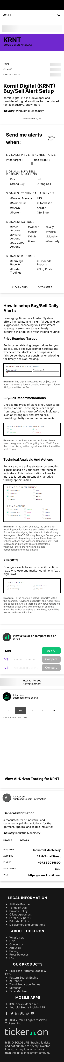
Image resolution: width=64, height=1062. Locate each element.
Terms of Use (18, 907)
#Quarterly (52, 241)
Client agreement (20, 914)
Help (12, 941)
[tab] (9, 710)
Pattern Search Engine (23, 977)
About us (15, 947)
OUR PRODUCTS (28, 964)
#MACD (15, 207)
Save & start (51, 138)
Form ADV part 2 (20, 918)
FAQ (12, 958)
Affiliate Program (20, 904)
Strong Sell (44, 184)
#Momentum (18, 203)
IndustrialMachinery (27, 833)
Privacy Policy (18, 911)
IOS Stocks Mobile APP (24, 1004)
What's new (16, 937)
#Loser (32, 231)
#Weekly (51, 231)
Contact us (16, 944)
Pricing (13, 951)
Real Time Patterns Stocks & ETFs (25, 972)
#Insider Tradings (15, 270)
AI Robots (15, 981)
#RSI (39, 198)
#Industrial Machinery (30, 110)
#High (32, 236)
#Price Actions (15, 228)
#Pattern (15, 212)
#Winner (33, 227)
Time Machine (18, 991)
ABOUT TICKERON (27, 931)
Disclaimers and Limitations (27, 924)
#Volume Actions (16, 236)
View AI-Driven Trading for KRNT (32, 779)
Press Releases (19, 954)
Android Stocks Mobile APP (27, 1007)
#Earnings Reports (16, 262)
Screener (15, 987)
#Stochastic (44, 203)
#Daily (50, 227)
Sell (39, 179)
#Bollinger (43, 212)
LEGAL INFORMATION (27, 898)
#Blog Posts (44, 269)
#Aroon (41, 207)
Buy (12, 179)
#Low (31, 241)
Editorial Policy (19, 921)
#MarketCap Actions (17, 245)
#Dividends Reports (44, 262)
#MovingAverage (21, 198)
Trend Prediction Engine (24, 984)
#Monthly (52, 236)
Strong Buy (17, 184)
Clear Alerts (19, 287)
